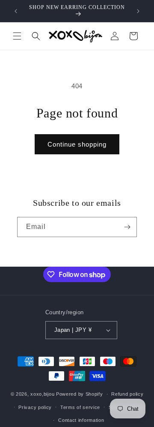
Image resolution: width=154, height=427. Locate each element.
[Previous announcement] (15, 11)
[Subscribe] (127, 227)
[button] (17, 36)
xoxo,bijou (42, 394)
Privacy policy (35, 407)
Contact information (81, 420)
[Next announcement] (138, 11)
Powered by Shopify (79, 394)
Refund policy (127, 394)
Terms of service (80, 407)
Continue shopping (77, 144)
